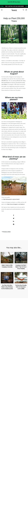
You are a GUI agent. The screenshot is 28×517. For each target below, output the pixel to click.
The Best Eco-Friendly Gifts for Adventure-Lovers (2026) (21, 287)
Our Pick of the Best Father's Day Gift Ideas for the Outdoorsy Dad (7, 287)
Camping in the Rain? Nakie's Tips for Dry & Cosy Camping (20, 267)
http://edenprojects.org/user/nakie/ (11, 199)
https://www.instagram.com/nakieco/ (16, 204)
